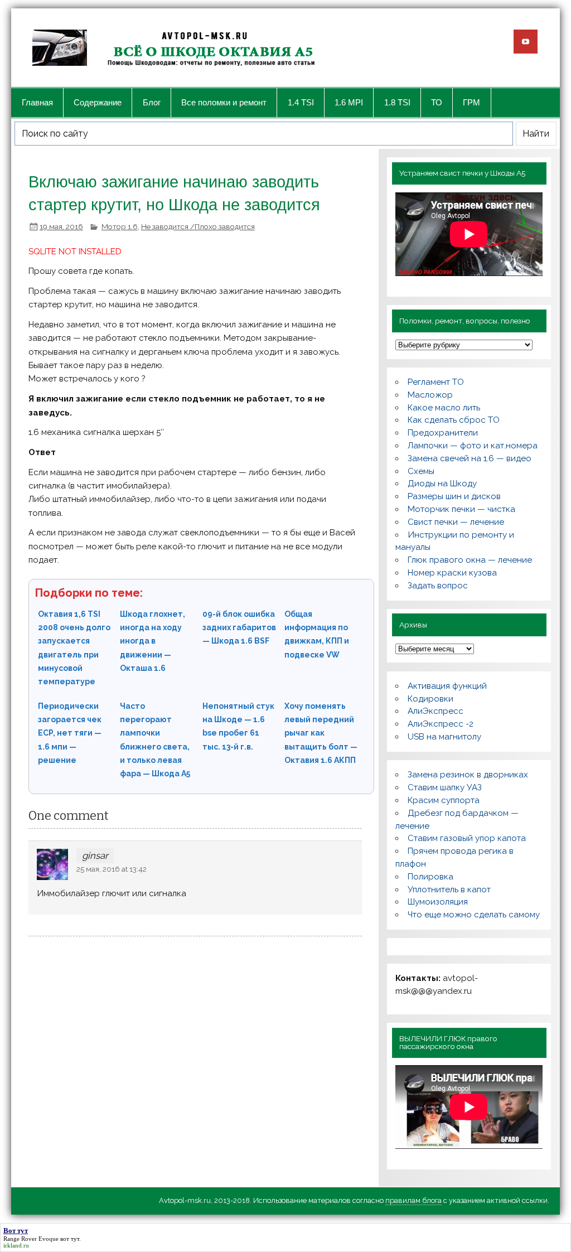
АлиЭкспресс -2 (440, 724)
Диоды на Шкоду (442, 483)
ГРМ (471, 102)
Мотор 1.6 (119, 226)
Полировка (430, 877)
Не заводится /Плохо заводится (198, 226)
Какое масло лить (444, 408)
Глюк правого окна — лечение (470, 560)
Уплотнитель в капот (449, 889)
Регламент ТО (436, 382)
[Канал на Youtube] (525, 42)
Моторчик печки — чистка (461, 509)
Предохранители (443, 433)
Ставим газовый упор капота (467, 838)
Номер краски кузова (452, 573)
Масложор (430, 395)
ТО (436, 102)
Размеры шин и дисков (454, 496)
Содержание (98, 102)
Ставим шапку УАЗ (445, 787)
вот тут (69, 1238)
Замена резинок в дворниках (468, 775)
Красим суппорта (444, 800)
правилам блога (413, 1200)
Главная (37, 102)
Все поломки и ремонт (224, 102)
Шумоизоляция (438, 902)
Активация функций (447, 686)
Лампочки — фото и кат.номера (473, 446)
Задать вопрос (438, 586)
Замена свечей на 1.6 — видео (469, 458)
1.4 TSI (301, 102)
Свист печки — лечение (456, 522)
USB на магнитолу (444, 737)
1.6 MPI (349, 102)
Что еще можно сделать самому (474, 915)
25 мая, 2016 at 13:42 (111, 868)
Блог (152, 102)
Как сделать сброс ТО (454, 420)
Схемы (421, 471)
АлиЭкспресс (435, 711)
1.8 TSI (397, 102)
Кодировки (430, 699)
